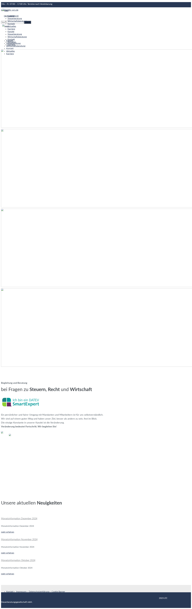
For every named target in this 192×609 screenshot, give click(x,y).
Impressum (21, 592)
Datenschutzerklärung (39, 592)
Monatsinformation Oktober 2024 (18, 560)
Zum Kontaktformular (11, 471)
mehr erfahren (7, 532)
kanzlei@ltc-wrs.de (9, 10)
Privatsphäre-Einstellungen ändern (99, 596)
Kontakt (10, 592)
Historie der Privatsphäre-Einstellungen (136, 596)
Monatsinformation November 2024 (19, 539)
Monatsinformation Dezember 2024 (19, 518)
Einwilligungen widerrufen (69, 596)
